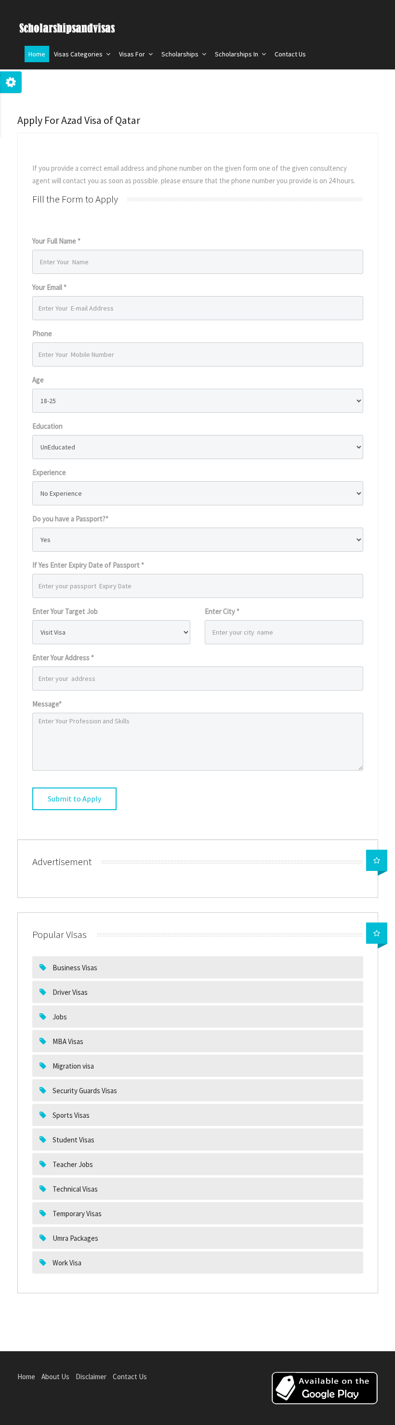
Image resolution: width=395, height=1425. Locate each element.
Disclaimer (91, 1376)
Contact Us (290, 54)
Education (47, 426)
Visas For (132, 54)
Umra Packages (74, 1238)
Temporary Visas (76, 1213)
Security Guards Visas (84, 1090)
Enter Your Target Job (65, 611)
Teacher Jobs (72, 1164)
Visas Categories (79, 54)
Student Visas (72, 1139)
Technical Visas (74, 1189)
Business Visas (74, 967)
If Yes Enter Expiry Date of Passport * (88, 565)
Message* (47, 703)
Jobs (59, 1016)
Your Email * (49, 287)
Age (38, 379)
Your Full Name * (56, 240)
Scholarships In (237, 54)
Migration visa (72, 1066)
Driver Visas (69, 992)
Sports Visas (70, 1115)
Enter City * (222, 611)
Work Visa (66, 1262)
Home (36, 54)
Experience (49, 472)
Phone (42, 333)
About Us (55, 1376)
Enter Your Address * (63, 657)
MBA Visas (67, 1041)
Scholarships (180, 54)
